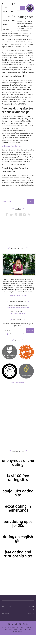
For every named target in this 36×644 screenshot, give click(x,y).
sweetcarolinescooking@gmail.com (18, 308)
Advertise (5, 613)
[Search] (22, 8)
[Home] (30, 8)
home (5, 7)
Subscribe (30, 330)
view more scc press (17, 382)
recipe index (8, 12)
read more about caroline (18, 295)
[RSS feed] (29, 214)
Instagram (30, 613)
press (5, 25)
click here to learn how (18, 313)
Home (4, 603)
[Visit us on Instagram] (24, 214)
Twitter (31, 606)
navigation (7, 4)
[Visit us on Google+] (20, 214)
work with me (9, 20)
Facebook (30, 603)
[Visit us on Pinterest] (16, 214)
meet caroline (9, 16)
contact (6, 29)
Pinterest (30, 610)
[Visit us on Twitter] (11, 214)
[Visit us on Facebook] (7, 214)
